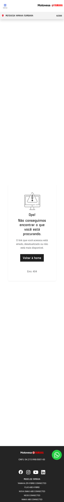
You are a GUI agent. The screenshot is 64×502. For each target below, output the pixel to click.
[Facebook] (21, 472)
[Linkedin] (43, 472)
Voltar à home (32, 258)
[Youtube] (35, 472)
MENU (5, 8)
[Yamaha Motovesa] (50, 5)
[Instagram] (28, 472)
